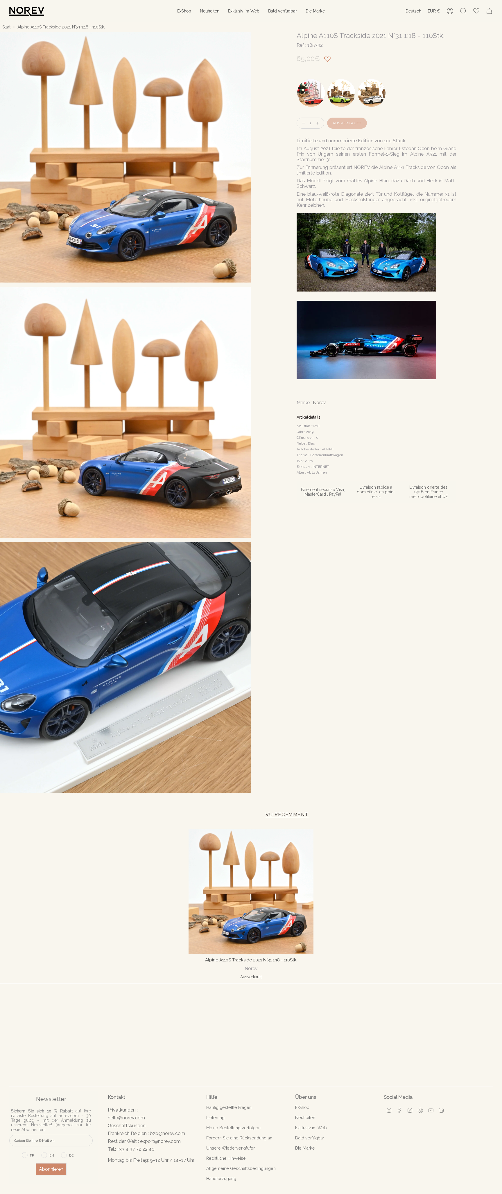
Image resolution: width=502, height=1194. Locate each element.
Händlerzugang (221, 1178)
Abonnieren (51, 1169)
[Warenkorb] (489, 11)
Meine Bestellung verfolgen (233, 1127)
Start (6, 27)
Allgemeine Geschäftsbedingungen (241, 1168)
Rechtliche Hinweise (226, 1158)
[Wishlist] (476, 11)
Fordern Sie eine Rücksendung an (239, 1137)
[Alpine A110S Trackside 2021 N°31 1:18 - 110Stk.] (251, 891)
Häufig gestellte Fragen (229, 1107)
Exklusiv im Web (311, 1127)
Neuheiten (305, 1117)
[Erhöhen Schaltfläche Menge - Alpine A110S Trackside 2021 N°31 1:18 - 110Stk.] (318, 123)
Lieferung (215, 1117)
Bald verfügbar (309, 1137)
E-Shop (302, 1107)
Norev (319, 402)
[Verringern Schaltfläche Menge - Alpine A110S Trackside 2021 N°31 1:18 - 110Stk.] (302, 123)
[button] (184, 11)
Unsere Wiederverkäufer (230, 1148)
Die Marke (305, 1148)
